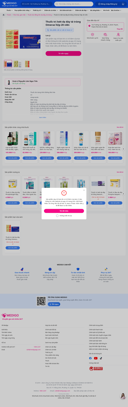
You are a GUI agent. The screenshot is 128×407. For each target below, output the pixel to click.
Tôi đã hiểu (64, 211)
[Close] (84, 190)
